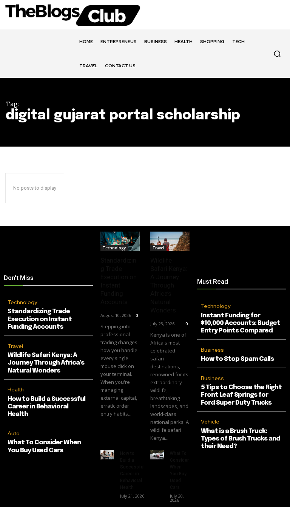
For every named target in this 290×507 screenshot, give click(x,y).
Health (16, 389)
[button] (277, 54)
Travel (15, 346)
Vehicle (210, 421)
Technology (22, 302)
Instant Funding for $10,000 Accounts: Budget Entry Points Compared (240, 323)
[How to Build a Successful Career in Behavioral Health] (107, 454)
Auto (14, 433)
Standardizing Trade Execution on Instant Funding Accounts (40, 319)
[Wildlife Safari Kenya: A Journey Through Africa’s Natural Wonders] (170, 241)
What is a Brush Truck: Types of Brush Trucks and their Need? (240, 439)
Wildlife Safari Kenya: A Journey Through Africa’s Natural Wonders (46, 363)
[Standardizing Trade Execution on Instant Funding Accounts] (120, 241)
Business (212, 349)
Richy (106, 311)
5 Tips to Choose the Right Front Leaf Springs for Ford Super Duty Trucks (241, 395)
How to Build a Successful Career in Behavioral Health (46, 407)
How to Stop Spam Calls (237, 359)
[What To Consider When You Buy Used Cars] (157, 454)
